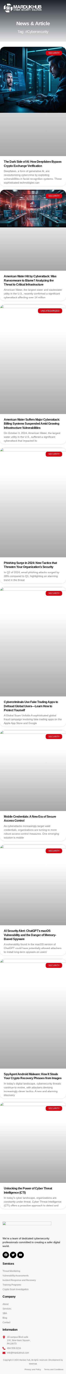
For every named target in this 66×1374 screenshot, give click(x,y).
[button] (61, 8)
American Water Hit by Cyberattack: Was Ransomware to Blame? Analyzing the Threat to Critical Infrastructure (30, 280)
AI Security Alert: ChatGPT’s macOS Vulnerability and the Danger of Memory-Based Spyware (30, 935)
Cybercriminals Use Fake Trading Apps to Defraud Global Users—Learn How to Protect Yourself (31, 706)
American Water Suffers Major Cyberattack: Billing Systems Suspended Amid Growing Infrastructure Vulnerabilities (32, 423)
